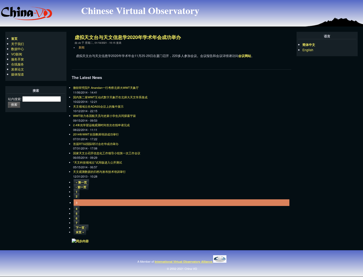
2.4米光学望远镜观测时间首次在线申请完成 (101, 125)
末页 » (80, 232)
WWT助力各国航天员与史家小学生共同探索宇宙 (104, 115)
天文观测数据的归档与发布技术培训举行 (99, 171)
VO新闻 (16, 54)
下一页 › (81, 228)
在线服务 (17, 64)
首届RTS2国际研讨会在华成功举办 (96, 144)
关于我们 (17, 43)
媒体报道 (17, 74)
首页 (14, 38)
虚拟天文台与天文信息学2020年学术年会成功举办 (128, 37)
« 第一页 (81, 182)
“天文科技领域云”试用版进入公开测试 (97, 162)
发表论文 (17, 69)
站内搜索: (15, 98)
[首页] (26, 19)
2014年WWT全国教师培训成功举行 (96, 134)
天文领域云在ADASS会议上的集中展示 (98, 106)
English (307, 49)
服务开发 (17, 59)
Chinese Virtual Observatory (140, 10)
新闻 (82, 47)
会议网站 (244, 55)
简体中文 (308, 44)
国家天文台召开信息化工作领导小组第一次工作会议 (106, 153)
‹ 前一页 (81, 187)
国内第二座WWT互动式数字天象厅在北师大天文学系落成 (110, 97)
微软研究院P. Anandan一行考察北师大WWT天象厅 (106, 87)
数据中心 (17, 48)
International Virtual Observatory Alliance (184, 261)
